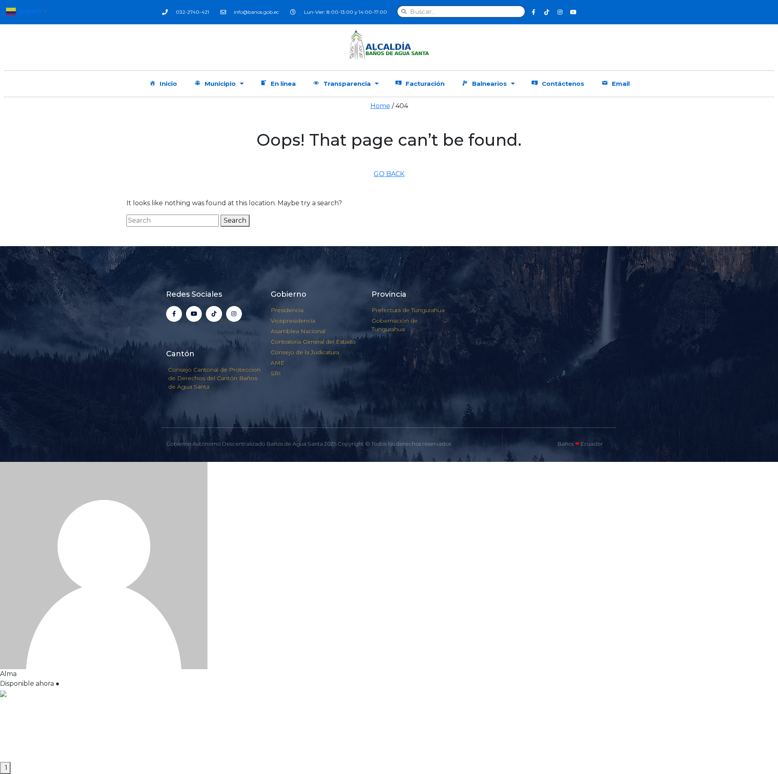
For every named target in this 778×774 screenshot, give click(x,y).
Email (621, 83)
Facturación (425, 83)
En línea (283, 83)
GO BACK (389, 174)
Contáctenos (563, 83)
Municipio (220, 83)
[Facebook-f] (533, 12)
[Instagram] (560, 12)
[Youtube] (573, 12)
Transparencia (347, 83)
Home (380, 106)
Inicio (168, 83)
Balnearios (489, 83)
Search (235, 220)
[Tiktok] (546, 12)
